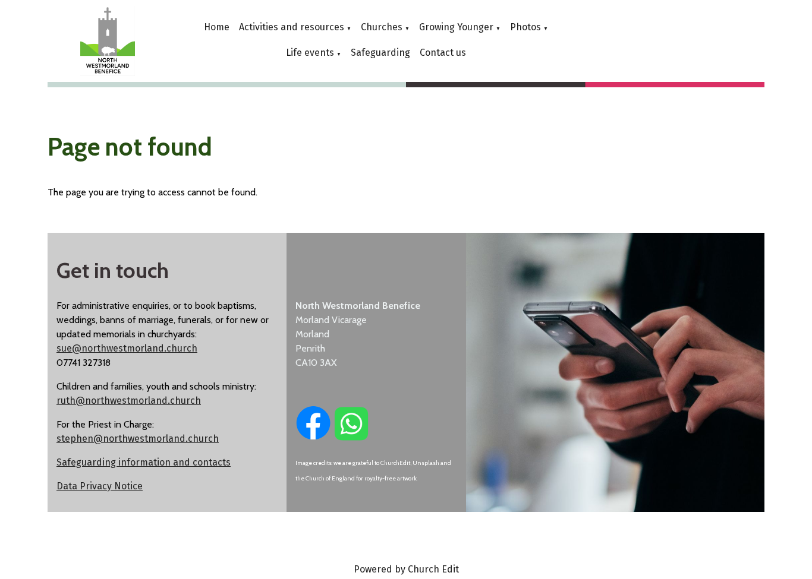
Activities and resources (291, 27)
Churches (381, 27)
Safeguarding (380, 52)
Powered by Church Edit (406, 569)
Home (216, 27)
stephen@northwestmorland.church (137, 438)
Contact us (443, 52)
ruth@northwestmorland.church (128, 400)
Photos (525, 27)
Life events (310, 52)
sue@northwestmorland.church (126, 348)
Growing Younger (456, 27)
